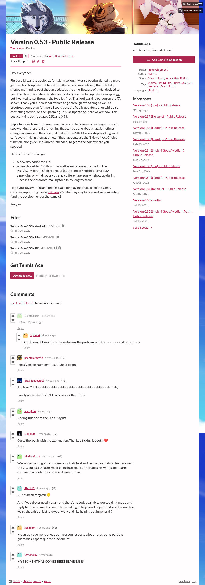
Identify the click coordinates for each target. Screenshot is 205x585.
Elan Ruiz (29, 433)
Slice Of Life (168, 86)
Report (47, 581)
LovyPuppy (30, 554)
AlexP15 (29, 488)
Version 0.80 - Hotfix (147, 200)
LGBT (189, 82)
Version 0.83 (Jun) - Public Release (156, 166)
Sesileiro (29, 527)
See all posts (140, 227)
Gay (183, 82)
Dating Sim (164, 82)
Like (18, 56)
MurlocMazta (32, 456)
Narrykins (30, 411)
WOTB (53, 56)
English (152, 90)
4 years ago (48, 315)
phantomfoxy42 (33, 357)
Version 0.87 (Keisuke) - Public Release (159, 116)
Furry (176, 82)
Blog (194, 581)
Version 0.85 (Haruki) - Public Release (159, 139)
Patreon (53, 192)
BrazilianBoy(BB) (34, 380)
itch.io (16, 581)
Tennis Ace (17, 48)
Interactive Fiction (176, 78)
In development (158, 69)
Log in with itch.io (22, 303)
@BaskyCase (66, 56)
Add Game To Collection (167, 59)
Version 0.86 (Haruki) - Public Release (159, 128)
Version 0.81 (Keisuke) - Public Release (159, 189)
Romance (154, 86)
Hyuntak (35, 335)
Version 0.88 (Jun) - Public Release (156, 105)
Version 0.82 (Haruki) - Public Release (159, 177)
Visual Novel (156, 78)
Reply (20, 328)
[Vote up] (13, 316)
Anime (152, 82)
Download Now (22, 275)
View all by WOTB (32, 581)
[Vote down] (13, 320)
